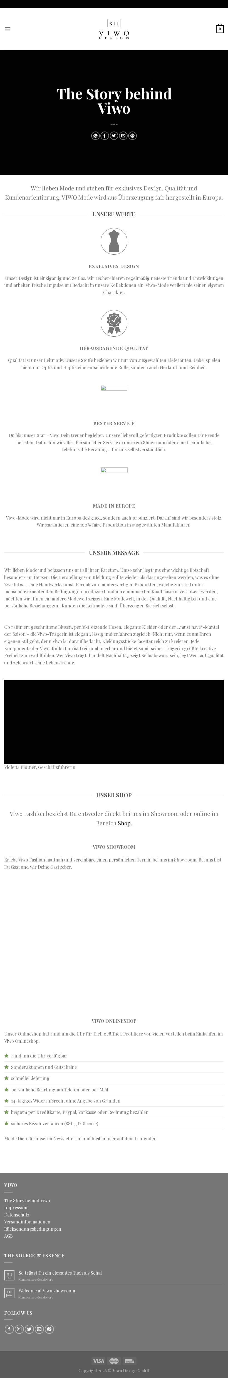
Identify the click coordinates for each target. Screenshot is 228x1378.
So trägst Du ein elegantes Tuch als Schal (60, 1272)
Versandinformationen (27, 1222)
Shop (124, 823)
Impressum (15, 1207)
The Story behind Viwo (27, 1200)
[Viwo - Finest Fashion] (114, 29)
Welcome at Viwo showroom (47, 1290)
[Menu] (7, 29)
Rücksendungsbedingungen (32, 1229)
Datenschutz (16, 1215)
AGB (8, 1236)
